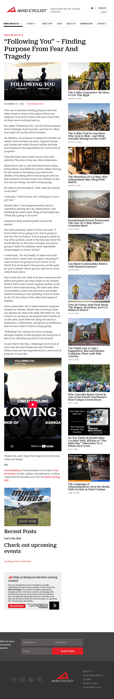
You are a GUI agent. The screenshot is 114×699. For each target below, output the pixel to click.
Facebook (13, 679)
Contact (101, 24)
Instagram (22, 679)
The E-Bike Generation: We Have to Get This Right (88, 94)
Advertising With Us (93, 675)
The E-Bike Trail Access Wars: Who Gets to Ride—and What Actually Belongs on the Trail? (87, 136)
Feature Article (13, 35)
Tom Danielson (35, 104)
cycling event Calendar (17, 561)
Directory (47, 24)
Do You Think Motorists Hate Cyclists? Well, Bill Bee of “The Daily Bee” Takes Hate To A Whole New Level (87, 441)
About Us (71, 24)
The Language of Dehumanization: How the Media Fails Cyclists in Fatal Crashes (89, 487)
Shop (59, 24)
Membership (86, 24)
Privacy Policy (90, 683)
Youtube (39, 679)
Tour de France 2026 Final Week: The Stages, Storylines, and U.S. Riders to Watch (88, 307)
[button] (21, 23)
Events (30, 24)
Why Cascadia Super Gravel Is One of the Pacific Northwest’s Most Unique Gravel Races (87, 397)
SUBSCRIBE (67, 651)
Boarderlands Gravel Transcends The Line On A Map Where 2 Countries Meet (88, 223)
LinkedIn (31, 679)
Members (102, 8)
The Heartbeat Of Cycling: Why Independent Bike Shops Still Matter (88, 179)
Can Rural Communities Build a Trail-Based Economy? (87, 265)
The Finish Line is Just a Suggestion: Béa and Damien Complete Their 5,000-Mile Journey (86, 352)
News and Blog (11, 24)
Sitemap (87, 679)
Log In (103, 12)
